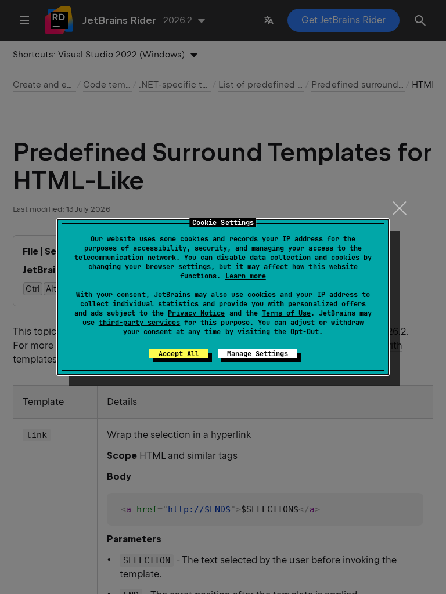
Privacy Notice (196, 313)
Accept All (179, 353)
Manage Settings (257, 353)
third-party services (139, 322)
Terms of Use (286, 313)
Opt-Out (304, 331)
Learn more (245, 276)
